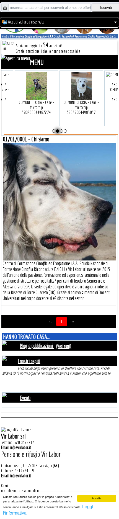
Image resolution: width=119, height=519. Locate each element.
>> (72, 321)
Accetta (97, 498)
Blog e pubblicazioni (37, 346)
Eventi (25, 398)
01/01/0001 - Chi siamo (26, 138)
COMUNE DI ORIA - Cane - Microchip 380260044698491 (59, 94)
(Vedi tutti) (63, 346)
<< (51, 321)
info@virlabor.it (20, 447)
